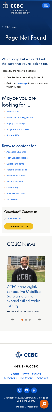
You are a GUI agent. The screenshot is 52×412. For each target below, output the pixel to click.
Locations (27, 378)
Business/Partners (15, 193)
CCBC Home (10, 27)
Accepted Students (16, 151)
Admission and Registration (20, 117)
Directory (10, 378)
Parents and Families (16, 169)
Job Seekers (12, 199)
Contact (42, 378)
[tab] (22, 319)
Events (36, 374)
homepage (22, 83)
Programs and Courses (17, 129)
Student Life (12, 135)
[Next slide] (39, 320)
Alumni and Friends (16, 175)
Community (12, 187)
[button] (46, 5)
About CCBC (13, 111)
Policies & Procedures (27, 406)
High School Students (17, 157)
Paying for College (15, 123)
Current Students (15, 163)
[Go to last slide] (12, 320)
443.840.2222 (15, 218)
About (15, 374)
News (25, 374)
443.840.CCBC (26, 366)
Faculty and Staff (15, 181)
